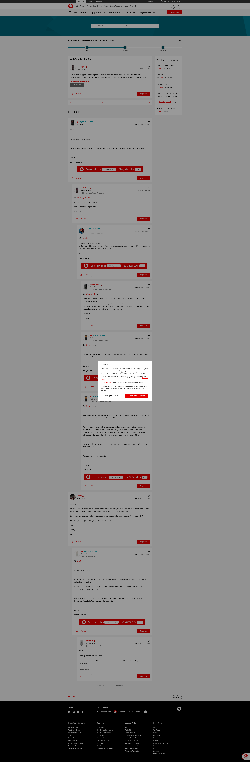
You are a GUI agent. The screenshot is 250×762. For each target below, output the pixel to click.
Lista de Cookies (107, 382)
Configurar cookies (111, 396)
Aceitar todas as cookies (136, 396)
